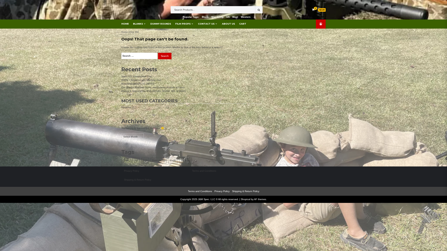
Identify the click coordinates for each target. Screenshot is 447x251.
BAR (145, 160)
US (228, 17)
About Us (228, 23)
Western (246, 17)
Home (125, 23)
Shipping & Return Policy (137, 179)
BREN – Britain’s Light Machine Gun (141, 80)
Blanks (138, 23)
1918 (135, 160)
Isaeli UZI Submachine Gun (136, 76)
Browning (185, 160)
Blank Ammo (158, 160)
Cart (242, 23)
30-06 (126, 160)
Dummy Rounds (160, 23)
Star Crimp (217, 17)
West (235, 17)
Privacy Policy (131, 170)
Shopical (245, 199)
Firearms (126, 107)
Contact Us (206, 23)
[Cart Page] (313, 9)
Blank (205, 17)
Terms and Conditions (204, 170)
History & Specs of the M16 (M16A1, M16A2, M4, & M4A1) (153, 91)
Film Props (183, 23)
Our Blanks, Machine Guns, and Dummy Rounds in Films (152, 87)
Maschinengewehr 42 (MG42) (137, 83)
